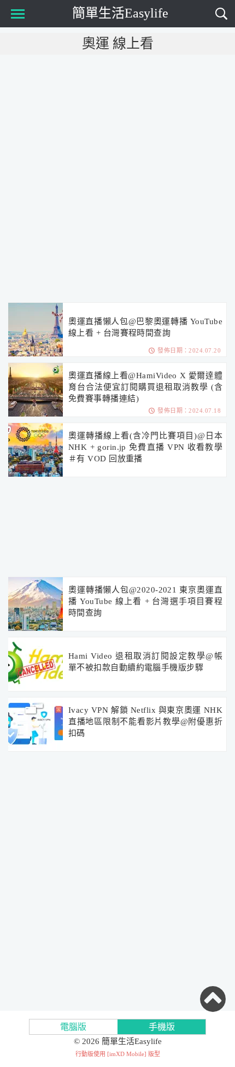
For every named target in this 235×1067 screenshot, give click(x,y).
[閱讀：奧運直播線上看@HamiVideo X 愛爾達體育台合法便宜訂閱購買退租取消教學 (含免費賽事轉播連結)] (35, 390)
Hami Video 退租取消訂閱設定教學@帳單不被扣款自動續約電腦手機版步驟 (145, 662)
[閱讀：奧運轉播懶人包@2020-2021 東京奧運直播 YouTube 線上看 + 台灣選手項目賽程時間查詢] (35, 604)
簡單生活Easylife (120, 13)
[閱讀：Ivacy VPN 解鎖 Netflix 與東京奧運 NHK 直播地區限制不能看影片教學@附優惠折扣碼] (35, 724)
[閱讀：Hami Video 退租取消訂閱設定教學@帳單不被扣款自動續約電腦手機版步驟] (35, 664)
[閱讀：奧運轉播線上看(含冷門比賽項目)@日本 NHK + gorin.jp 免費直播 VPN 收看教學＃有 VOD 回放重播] (35, 450)
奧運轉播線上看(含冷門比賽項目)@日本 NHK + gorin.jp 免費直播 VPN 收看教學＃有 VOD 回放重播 (145, 447)
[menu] (15, 13)
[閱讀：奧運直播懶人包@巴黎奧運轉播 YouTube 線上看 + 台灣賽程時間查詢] (35, 330)
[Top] (213, 998)
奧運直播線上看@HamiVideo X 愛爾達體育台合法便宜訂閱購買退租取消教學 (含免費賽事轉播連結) (145, 387)
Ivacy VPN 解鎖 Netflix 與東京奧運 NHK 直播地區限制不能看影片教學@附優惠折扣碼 (145, 721)
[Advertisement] (117, 177)
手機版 (162, 1026)
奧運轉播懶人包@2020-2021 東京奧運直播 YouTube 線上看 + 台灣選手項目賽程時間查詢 (145, 601)
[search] (221, 13)
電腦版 (73, 1026)
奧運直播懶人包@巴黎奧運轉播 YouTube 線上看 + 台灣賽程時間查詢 (145, 327)
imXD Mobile (126, 1054)
